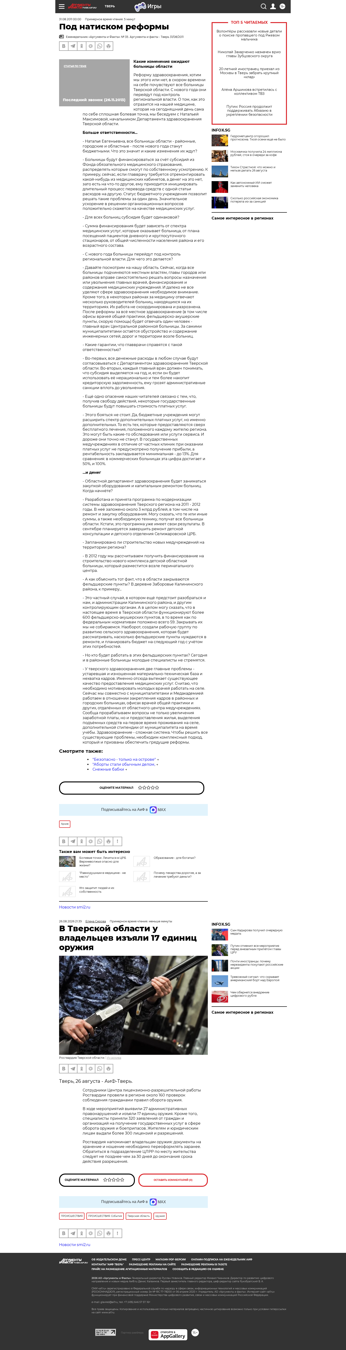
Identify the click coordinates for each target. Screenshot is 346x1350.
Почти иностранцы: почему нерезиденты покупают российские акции (256, 965)
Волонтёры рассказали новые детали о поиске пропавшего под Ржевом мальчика (249, 35)
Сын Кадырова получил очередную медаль (256, 932)
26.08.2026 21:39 (70, 921)
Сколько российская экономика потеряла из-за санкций (254, 200)
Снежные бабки (108, 769)
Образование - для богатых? (175, 858)
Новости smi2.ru (74, 907)
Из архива (114, 1057)
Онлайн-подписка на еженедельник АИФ (221, 1259)
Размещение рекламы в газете (204, 1264)
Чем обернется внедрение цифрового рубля (249, 994)
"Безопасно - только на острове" (124, 759)
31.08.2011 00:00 (70, 19)
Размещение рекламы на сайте (152, 1264)
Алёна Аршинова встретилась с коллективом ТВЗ (249, 92)
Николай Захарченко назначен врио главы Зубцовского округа (249, 54)
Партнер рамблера (132, 1332)
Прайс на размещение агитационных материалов (129, 1269)
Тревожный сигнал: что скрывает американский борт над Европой (254, 978)
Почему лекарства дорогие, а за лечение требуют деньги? (177, 874)
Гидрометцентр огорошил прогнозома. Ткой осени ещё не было (258, 138)
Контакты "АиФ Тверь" (108, 1264)
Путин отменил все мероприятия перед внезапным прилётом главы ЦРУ (255, 949)
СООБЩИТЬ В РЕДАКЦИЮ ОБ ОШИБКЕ (198, 1269)
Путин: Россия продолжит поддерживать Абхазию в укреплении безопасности (249, 111)
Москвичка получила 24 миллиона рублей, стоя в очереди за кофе (256, 153)
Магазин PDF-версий (171, 1259)
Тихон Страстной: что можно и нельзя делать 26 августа (252, 169)
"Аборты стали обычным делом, (124, 764)
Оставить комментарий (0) (173, 1180)
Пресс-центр (141, 1259)
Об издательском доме (109, 1259)
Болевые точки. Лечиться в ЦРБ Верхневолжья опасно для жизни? (102, 861)
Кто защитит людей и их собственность (96, 889)
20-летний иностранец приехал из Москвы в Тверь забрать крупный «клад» (249, 73)
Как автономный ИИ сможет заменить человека (251, 184)
